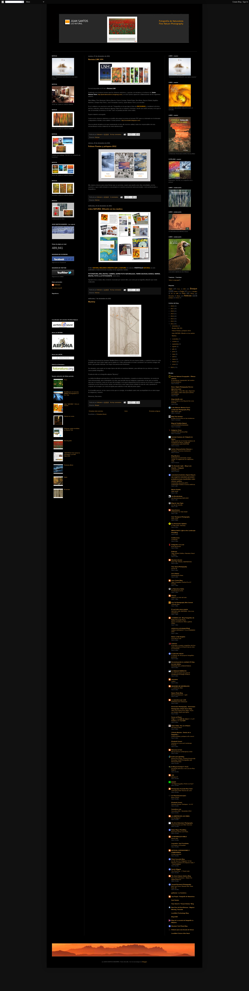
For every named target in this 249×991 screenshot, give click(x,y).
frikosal (173, 595)
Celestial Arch (175, 470)
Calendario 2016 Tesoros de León (181, 790)
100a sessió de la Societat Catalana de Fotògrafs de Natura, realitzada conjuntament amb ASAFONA (183, 442)
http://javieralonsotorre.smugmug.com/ (110, 94)
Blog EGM (174, 916)
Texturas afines (68, 465)
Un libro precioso (176, 854)
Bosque (97, 405)
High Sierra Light (176, 411)
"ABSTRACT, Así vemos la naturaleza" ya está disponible (72, 454)
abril (173, 356)
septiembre (175, 344)
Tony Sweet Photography (179, 566)
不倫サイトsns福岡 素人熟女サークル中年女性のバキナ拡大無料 (183, 719)
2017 (172, 308)
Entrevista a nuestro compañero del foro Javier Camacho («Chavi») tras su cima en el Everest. (183, 647)
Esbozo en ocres (69, 416)
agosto (174, 346)
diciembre (175, 326)
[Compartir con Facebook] (136, 134)
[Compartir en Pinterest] (138, 134)
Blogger (144, 961)
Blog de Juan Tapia (177, 503)
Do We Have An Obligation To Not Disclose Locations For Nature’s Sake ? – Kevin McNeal (183, 862)
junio (173, 351)
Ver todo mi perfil (57, 288)
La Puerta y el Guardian (178, 845)
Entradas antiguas (154, 411)
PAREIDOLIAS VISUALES (179, 701)
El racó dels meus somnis (179, 609)
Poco (65, 379)
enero (174, 364)
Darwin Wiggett (176, 869)
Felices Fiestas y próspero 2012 (102, 146)
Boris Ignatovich (176, 546)
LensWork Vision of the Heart (180, 933)
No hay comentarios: (116, 134)
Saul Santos (175, 900)
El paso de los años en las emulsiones (182, 418)
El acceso (67, 489)
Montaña (171, 296)
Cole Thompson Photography (180, 517)
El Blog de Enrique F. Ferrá (179, 766)
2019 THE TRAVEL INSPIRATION (181, 561)
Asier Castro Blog (176, 580)
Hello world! (174, 491)
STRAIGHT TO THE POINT (179, 512)
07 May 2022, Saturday (178, 525)
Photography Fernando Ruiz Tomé (182, 788)
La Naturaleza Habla (177, 589)
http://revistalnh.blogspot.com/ (130, 120)
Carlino (173, 681)
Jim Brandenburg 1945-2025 (180, 498)
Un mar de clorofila (176, 505)
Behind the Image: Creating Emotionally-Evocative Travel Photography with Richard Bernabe (183, 760)
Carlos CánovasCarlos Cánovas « (182, 449)
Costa (182, 291)
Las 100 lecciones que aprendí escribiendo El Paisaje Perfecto (180, 673)
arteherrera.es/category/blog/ (180, 628)
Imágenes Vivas (176, 430)
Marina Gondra (176, 489)
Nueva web (174, 838)
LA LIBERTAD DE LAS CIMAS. (180, 816)
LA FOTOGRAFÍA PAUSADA (179, 425)
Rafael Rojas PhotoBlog (178, 830)
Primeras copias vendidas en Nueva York (71, 429)
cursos (189, 291)
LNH (172, 775)
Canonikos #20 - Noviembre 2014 (181, 811)
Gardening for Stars (177, 575)
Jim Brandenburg (176, 496)
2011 (172, 323)
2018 (172, 306)
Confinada (174, 539)
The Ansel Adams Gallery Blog (181, 876)
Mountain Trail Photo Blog (179, 926)
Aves (178, 289)
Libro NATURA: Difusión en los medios (105, 209)
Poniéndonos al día (177, 590)
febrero (174, 361)
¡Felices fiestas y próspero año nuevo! (182, 736)
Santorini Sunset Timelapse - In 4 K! (182, 804)
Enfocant (174, 551)
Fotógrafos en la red (177, 544)
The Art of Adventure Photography (182, 823)
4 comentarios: (114, 197)
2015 (172, 313)
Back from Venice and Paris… (180, 831)
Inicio (126, 411)
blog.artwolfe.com (177, 399)
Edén (65, 477)
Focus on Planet (176, 717)
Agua (170, 289)
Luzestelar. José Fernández (180, 843)
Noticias (97, 137)
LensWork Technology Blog (180, 913)
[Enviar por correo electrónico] (128, 134)
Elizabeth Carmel (176, 741)
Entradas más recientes (96, 411)
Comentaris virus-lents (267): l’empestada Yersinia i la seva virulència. (183, 483)
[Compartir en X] (133, 134)
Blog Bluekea (175, 456)
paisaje (171, 297)
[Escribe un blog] (131, 134)
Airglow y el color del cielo (179, 597)
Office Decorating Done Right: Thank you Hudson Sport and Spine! (182, 711)
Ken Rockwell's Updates (179, 523)
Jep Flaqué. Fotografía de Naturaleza (183, 896)
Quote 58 (174, 568)
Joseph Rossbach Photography (181, 884)
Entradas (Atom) (101, 414)
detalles (194, 291)
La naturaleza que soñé (178, 700)
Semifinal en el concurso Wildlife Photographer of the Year (71, 393)
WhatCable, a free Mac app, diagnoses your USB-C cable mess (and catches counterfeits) (183, 392)
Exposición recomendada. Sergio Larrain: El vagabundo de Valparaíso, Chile (182, 459)
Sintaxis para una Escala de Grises (182, 929)
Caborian (174, 643)
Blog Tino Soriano (177, 416)
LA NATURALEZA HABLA (179, 836)
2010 (172, 367)
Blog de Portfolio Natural (179, 423)
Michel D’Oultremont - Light (179, 695)
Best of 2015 (175, 797)
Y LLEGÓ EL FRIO (177, 688)
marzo (174, 359)
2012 (172, 321)
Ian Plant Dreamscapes (178, 795)
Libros (192, 293)
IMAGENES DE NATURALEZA (180, 686)
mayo (174, 354)
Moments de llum (176, 750)
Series (177, 297)
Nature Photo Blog (177, 693)
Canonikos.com (176, 809)
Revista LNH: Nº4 (95, 59)
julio (173, 349)
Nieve (178, 296)
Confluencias (175, 537)
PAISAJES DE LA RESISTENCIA (181, 666)
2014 (172, 316)
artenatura (174, 679)
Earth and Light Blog (177, 756)
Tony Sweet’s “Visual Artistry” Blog (182, 903)
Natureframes (175, 510)
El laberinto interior (177, 653)
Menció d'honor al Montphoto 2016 (181, 751)
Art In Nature (175, 573)
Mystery (91, 302)
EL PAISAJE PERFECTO (178, 671)
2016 (172, 311)
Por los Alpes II (175, 818)
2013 (172, 318)
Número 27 (174, 777)
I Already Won (175, 604)
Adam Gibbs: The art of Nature (180, 725)
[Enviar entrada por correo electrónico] (124, 134)
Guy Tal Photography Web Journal (182, 602)
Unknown (57, 284)
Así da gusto (68, 440)
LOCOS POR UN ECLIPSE (179, 432)
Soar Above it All (176, 638)
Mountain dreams (176, 560)
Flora (183, 293)
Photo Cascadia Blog (178, 859)
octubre (174, 341)
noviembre (175, 339)
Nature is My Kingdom (178, 636)
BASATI (173, 782)
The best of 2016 (176, 727)
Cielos (175, 291)
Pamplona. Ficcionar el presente (181, 451)
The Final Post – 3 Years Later (180, 871)
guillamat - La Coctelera (178, 893)
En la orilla (174, 293)
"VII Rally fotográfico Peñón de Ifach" (182, 784)
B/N (184, 289)
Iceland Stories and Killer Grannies (181, 825)
